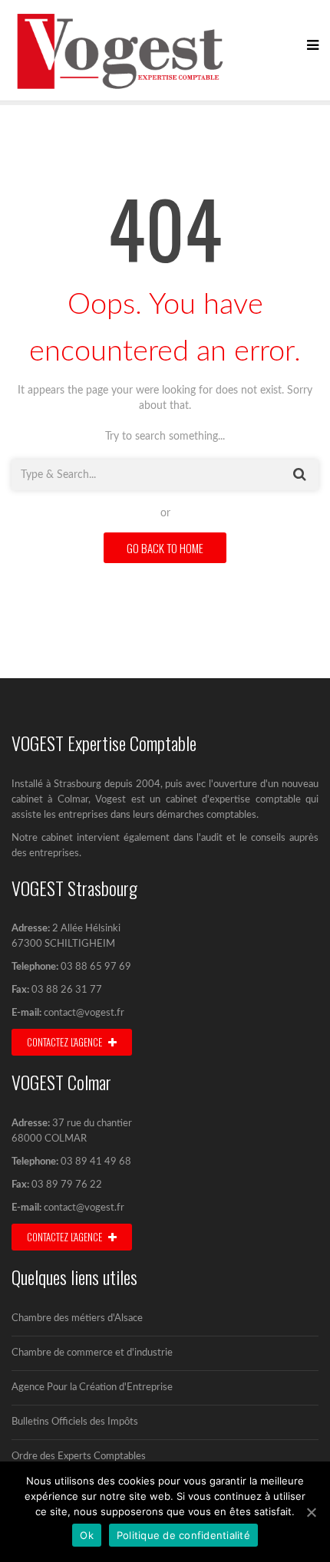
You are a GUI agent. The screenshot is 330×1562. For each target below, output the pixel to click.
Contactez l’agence (65, 1236)
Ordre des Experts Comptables (79, 1456)
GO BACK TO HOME (165, 547)
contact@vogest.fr (84, 1013)
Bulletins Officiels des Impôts (75, 1422)
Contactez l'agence (65, 1042)
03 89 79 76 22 (65, 1185)
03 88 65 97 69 (96, 967)
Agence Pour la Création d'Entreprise (92, 1387)
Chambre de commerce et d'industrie (92, 1353)
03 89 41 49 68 (96, 1162)
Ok (87, 1535)
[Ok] (310, 1512)
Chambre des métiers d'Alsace (77, 1318)
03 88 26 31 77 (65, 990)
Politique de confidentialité (183, 1535)
